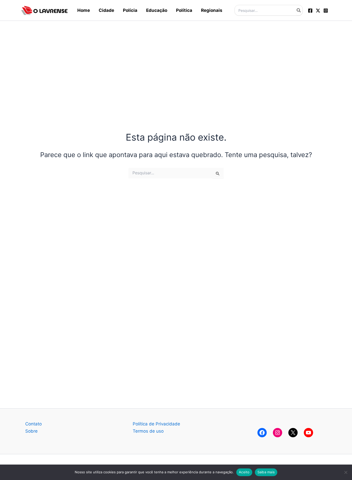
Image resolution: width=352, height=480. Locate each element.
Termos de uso (148, 431)
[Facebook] (310, 10)
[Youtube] (308, 432)
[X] (293, 432)
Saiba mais (266, 472)
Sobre (31, 431)
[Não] (345, 472)
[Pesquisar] (299, 10)
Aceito (244, 472)
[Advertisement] (176, 57)
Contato (33, 423)
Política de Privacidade (156, 423)
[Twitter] (318, 10)
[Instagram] (325, 10)
